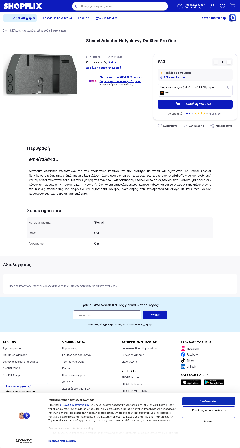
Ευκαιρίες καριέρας (15, 354)
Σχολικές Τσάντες (106, 18)
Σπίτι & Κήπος (11, 30)
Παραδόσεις (69, 348)
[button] (233, 6)
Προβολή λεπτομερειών (62, 441)
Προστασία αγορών (74, 375)
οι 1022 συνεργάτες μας (75, 405)
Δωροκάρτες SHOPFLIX (76, 388)
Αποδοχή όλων (209, 401)
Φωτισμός (28, 30)
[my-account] (212, 6)
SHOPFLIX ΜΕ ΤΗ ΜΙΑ (134, 390)
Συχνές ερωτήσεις (133, 354)
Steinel (112, 62)
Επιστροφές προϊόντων (76, 354)
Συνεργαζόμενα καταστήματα (20, 361)
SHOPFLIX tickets (132, 384)
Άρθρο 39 (68, 381)
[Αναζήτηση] (76, 6)
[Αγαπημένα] (222, 6)
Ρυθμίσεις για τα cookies (207, 410)
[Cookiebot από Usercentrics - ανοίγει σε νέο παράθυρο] (24, 441)
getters (188, 113)
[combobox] (120, 6)
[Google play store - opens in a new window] (214, 382)
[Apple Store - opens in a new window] (191, 382)
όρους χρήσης (143, 324)
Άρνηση (208, 421)
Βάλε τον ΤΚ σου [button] (174, 77)
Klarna (66, 368)
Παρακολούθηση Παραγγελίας (140, 348)
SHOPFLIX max (130, 377)
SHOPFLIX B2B (11, 368)
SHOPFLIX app (11, 375)
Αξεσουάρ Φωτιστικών (51, 30)
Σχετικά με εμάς (12, 348)
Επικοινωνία (129, 361)
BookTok (83, 18)
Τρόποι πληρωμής (73, 361)
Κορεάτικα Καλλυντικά (57, 18)
